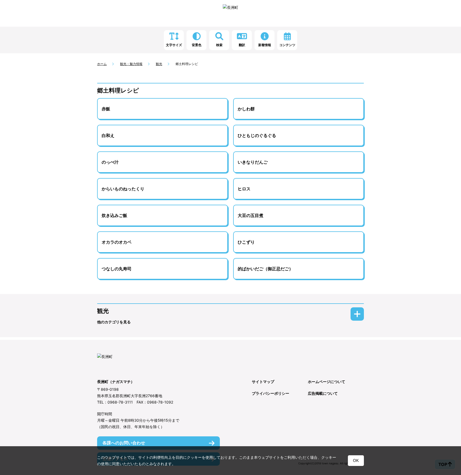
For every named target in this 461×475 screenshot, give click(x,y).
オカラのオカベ (117, 242)
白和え (108, 135)
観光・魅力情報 (131, 64)
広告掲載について (323, 393)
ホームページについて (326, 381)
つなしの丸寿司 (117, 268)
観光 (159, 64)
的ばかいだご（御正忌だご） (265, 268)
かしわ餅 (246, 108)
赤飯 (106, 108)
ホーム (102, 64)
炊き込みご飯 (114, 215)
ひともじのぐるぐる (257, 135)
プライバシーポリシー (270, 393)
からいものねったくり (123, 188)
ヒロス (244, 188)
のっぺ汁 (110, 162)
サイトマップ (263, 381)
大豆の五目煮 (250, 215)
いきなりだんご (253, 162)
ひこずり (246, 242)
